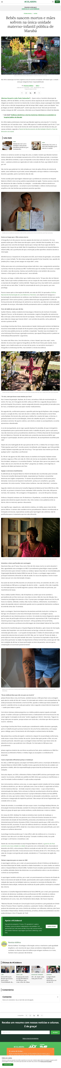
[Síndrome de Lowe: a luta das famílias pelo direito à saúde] (36, 145)
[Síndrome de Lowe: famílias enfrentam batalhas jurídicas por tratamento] (7, 145)
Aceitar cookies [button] (7, 1064)
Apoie (57, 1)
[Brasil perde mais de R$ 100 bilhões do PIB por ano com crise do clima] (23, 969)
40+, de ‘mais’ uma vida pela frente (37, 977)
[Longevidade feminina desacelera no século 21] (53, 969)
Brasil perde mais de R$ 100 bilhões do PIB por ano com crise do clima (23, 979)
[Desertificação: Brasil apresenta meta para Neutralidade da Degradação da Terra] (8, 969)
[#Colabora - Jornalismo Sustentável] (30, 2)
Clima (2, 974)
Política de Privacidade (46, 1061)
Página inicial (28, 13)
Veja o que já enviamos (30, 1038)
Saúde (35, 13)
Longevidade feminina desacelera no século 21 (51, 979)
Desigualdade (34, 974)
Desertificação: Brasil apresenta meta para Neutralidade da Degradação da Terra (7, 981)
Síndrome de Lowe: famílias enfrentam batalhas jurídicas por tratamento (20, 146)
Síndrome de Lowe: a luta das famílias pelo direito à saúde (49, 146)
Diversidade (40, 974)
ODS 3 (37, 85)
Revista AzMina (28, 85)
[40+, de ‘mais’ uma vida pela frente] (38, 969)
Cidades (18, 974)
